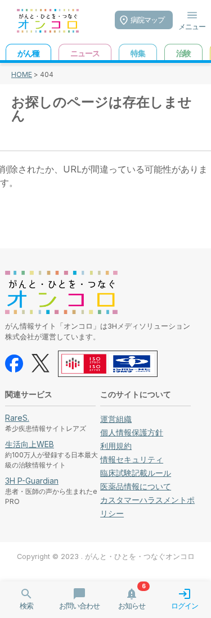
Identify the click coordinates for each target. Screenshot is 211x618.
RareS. (17, 417)
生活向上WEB (29, 444)
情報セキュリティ (131, 459)
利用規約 (116, 446)
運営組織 (116, 419)
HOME (21, 74)
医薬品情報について (135, 486)
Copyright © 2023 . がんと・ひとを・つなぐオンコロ (106, 556)
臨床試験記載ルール (135, 473)
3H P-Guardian (32, 480)
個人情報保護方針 (131, 432)
